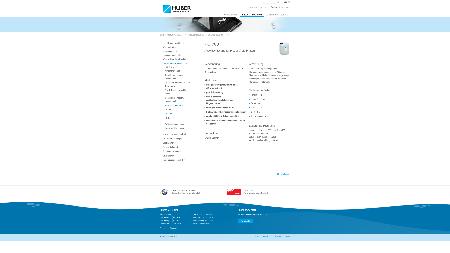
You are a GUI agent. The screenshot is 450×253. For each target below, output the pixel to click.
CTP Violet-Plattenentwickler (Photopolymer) (177, 84)
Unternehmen (230, 14)
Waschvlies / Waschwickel (174, 59)
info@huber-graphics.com (203, 220)
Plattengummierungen (174, 124)
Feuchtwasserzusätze (172, 43)
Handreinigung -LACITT (173, 160)
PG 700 (169, 113)
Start (162, 35)
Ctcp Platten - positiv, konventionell (174, 77)
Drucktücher (168, 155)
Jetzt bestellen (245, 221)
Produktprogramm (252, 14)
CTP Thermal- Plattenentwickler (172, 69)
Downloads (253, 7)
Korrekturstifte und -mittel (174, 134)
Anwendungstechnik (277, 14)
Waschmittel (168, 47)
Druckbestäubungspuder (173, 138)
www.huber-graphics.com (203, 223)
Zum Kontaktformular (168, 228)
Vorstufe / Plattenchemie (195, 35)
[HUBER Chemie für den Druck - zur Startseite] (178, 9)
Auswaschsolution (215, 35)
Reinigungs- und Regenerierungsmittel (172, 53)
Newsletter (284, 7)
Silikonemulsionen (171, 151)
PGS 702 (170, 118)
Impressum (267, 236)
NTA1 (168, 109)
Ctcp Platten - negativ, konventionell (174, 100)
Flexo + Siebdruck (170, 147)
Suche (287, 236)
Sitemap (258, 236)
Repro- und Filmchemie (174, 128)
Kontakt (265, 7)
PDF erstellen (283, 174)
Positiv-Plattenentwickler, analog (176, 92)
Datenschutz (278, 236)
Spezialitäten (168, 142)
